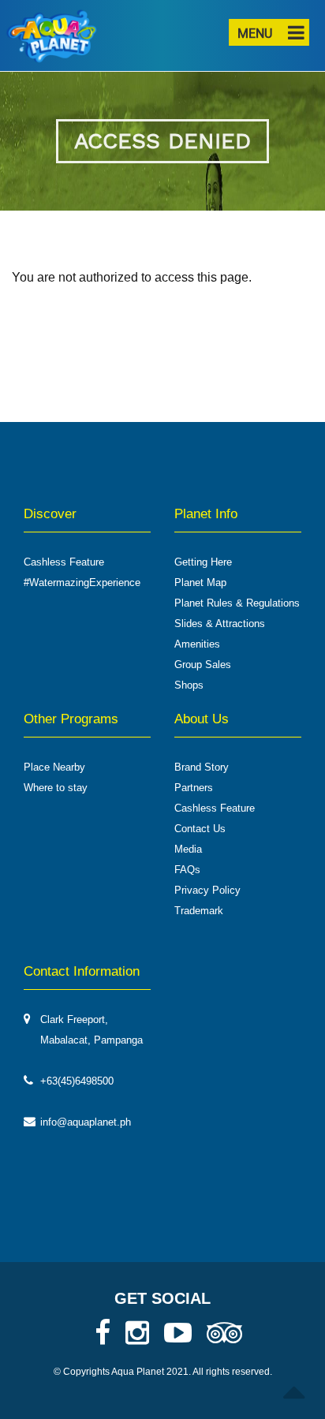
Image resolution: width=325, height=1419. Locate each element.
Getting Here (203, 562)
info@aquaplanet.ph (85, 1122)
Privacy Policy (207, 890)
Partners (193, 788)
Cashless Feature (64, 562)
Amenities (197, 644)
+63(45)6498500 (77, 1081)
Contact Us (200, 829)
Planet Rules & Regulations (237, 603)
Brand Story (201, 767)
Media (188, 849)
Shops (189, 685)
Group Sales (202, 664)
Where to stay (56, 788)
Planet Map (200, 582)
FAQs (187, 870)
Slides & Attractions (219, 623)
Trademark (198, 911)
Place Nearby (54, 767)
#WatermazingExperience (82, 582)
